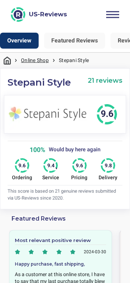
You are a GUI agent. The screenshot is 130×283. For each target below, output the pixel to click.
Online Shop (35, 60)
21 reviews (105, 80)
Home (7, 60)
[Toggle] (112, 14)
